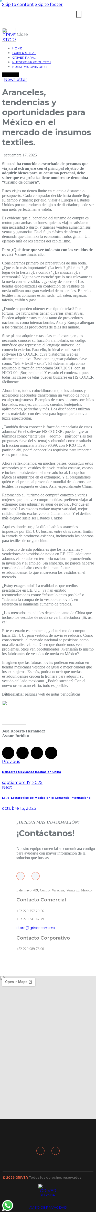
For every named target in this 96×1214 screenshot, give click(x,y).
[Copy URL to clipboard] (51, 753)
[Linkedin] (35, 876)
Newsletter (15, 79)
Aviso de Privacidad (48, 1207)
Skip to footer (49, 4)
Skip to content (18, 4)
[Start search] (78, 14)
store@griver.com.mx (35, 927)
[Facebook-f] (20, 876)
